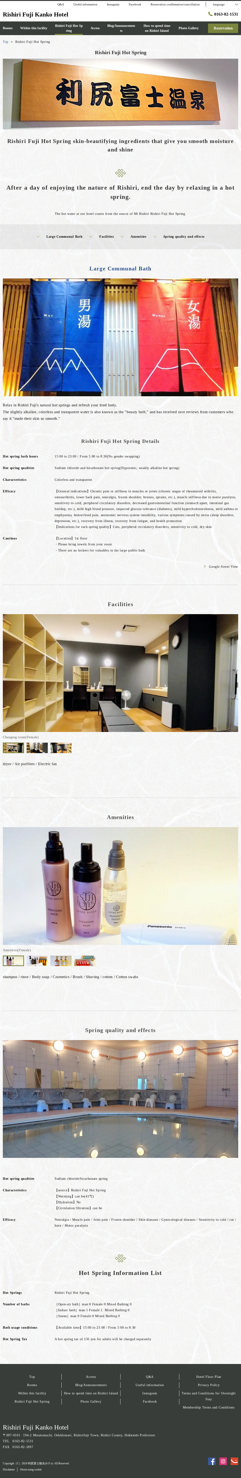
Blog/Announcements (91, 1385)
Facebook (150, 1401)
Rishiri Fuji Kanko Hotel (36, 1427)
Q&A (150, 1377)
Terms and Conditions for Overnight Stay (209, 1396)
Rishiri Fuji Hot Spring (32, 1401)
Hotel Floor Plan (208, 1377)
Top (32, 1377)
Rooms (32, 1385)
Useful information (150, 1385)
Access (91, 1377)
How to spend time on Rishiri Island (91, 1393)
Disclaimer (9, 1469)
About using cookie (31, 1469)
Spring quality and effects (184, 236)
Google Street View (223, 566)
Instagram (149, 1393)
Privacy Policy (209, 1385)
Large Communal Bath (64, 236)
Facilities (106, 236)
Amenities (138, 236)
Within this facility (32, 1393)
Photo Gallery (90, 1401)
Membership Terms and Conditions (209, 1407)
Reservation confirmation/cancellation (175, 4)
